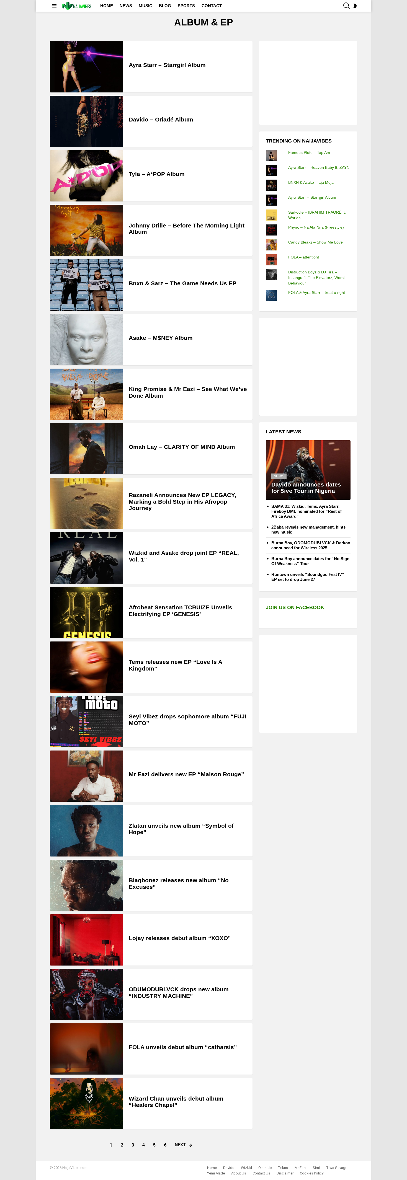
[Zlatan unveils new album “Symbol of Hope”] (86, 830)
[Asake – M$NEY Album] (86, 339)
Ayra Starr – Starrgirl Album (167, 65)
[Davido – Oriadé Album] (86, 121)
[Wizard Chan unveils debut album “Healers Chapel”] (86, 1103)
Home (212, 1168)
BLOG (165, 5)
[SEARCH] (346, 5)
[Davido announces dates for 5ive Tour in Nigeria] (308, 470)
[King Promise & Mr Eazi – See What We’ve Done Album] (86, 394)
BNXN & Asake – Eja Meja (311, 182)
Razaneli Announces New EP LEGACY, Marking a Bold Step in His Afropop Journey (182, 501)
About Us (238, 1173)
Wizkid (246, 1168)
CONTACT (212, 5)
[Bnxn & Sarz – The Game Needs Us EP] (86, 284)
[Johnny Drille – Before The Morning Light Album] (86, 230)
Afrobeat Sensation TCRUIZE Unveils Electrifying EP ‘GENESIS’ (180, 610)
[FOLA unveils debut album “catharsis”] (86, 1049)
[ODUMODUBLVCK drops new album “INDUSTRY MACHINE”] (86, 994)
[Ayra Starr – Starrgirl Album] (86, 66)
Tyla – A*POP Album (157, 174)
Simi (316, 1168)
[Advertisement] (307, 82)
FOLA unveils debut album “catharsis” (183, 1047)
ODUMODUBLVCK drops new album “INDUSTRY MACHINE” (179, 992)
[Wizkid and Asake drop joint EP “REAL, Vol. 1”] (86, 557)
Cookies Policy (311, 1173)
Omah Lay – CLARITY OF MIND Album (182, 447)
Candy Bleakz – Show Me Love (315, 242)
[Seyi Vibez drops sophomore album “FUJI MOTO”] (86, 721)
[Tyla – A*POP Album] (86, 175)
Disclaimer (285, 1173)
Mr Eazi (300, 1168)
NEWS (126, 5)
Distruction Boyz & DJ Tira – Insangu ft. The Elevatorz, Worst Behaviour (316, 277)
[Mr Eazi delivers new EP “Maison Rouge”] (86, 776)
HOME (106, 5)
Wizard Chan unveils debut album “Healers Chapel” (176, 1101)
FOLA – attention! (303, 257)
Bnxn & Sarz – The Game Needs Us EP (182, 283)
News (279, 476)
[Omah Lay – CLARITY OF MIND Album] (86, 448)
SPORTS (186, 5)
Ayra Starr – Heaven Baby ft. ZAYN (318, 167)
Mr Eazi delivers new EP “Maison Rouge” (186, 774)
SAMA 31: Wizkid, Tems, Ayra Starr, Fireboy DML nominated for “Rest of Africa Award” (306, 511)
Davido (229, 1168)
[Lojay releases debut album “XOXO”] (86, 940)
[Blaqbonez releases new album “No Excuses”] (86, 885)
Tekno (283, 1168)
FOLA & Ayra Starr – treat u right (316, 292)
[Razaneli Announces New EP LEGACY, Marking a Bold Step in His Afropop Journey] (86, 503)
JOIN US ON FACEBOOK (295, 607)
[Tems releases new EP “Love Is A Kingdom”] (86, 667)
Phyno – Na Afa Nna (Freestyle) (316, 227)
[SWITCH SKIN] (355, 5)
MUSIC (145, 5)
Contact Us (261, 1173)
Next (180, 1144)
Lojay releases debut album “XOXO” (180, 938)
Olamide (265, 1168)
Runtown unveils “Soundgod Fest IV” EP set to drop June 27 (307, 577)
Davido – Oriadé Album (161, 119)
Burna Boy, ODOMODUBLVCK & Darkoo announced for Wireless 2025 (310, 545)
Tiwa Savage (336, 1168)
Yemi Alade (216, 1173)
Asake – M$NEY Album (161, 338)
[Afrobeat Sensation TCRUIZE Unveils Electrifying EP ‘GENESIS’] (86, 612)
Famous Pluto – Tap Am (309, 152)
